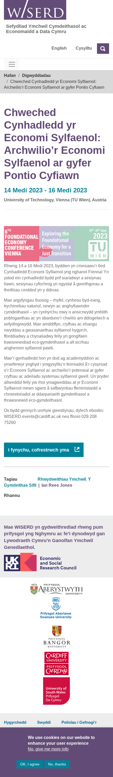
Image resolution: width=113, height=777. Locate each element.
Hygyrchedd (15, 722)
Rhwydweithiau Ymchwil (62, 479)
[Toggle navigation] (11, 64)
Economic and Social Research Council (56, 562)
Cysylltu (84, 48)
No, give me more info (48, 749)
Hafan (10, 75)
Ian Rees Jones (57, 485)
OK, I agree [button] (29, 764)
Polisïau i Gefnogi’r (79, 722)
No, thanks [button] (57, 764)
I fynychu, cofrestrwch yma (39, 450)
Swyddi (44, 722)
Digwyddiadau (36, 75)
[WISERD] (35, 10)
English (59, 48)
